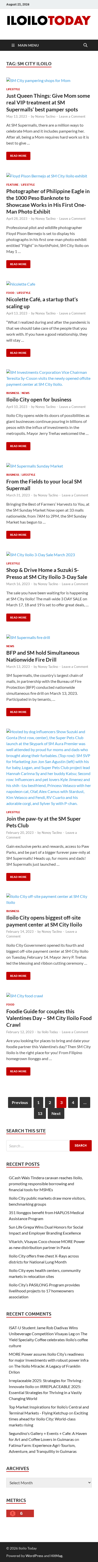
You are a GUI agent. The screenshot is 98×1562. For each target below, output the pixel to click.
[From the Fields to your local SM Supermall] (49, 466)
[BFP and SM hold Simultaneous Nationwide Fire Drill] (49, 637)
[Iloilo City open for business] (49, 378)
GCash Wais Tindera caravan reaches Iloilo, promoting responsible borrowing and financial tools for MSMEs (46, 1183)
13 (40, 1113)
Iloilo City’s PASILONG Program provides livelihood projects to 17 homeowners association (44, 1290)
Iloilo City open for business (38, 399)
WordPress (34, 1556)
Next (56, 1113)
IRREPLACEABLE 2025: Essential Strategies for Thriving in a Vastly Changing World (45, 1392)
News (25, 393)
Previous (20, 1102)
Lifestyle (13, 89)
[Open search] (85, 45)
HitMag (56, 1556)
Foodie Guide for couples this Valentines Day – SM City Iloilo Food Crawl (49, 1018)
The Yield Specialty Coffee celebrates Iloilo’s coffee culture (48, 1339)
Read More (16, 154)
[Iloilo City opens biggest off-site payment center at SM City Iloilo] (49, 899)
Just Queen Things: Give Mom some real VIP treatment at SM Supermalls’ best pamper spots (48, 102)
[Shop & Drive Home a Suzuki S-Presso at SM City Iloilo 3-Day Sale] (49, 554)
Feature (12, 184)
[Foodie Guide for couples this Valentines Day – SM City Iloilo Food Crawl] (49, 995)
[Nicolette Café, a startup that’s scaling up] (49, 284)
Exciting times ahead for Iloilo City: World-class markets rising (48, 1418)
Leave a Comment (72, 116)
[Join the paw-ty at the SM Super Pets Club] (49, 767)
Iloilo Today (50, 1032)
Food (10, 293)
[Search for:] (49, 1145)
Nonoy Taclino (45, 116)
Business (12, 393)
